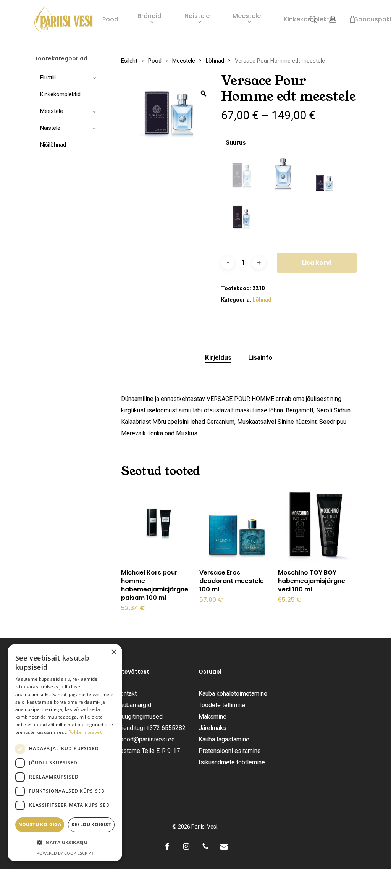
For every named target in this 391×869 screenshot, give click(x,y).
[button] (65, 842)
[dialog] (65, 752)
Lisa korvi (316, 262)
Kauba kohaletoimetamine (233, 693)
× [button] (113, 652)
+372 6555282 (166, 728)
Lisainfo (260, 357)
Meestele (183, 60)
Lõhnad (215, 60)
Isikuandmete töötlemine (232, 762)
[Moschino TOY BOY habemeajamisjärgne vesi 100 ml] (316, 524)
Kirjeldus (218, 357)
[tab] (218, 358)
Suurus (236, 143)
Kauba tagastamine (224, 739)
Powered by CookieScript (65, 853)
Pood (155, 60)
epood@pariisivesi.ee (145, 739)
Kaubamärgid (133, 705)
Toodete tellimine (222, 705)
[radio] (242, 176)
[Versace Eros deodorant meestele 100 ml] (237, 524)
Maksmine (212, 716)
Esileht (129, 60)
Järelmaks (212, 728)
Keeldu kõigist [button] (91, 824)
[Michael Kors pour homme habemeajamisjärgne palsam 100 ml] (159, 524)
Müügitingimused (139, 716)
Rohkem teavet (85, 732)
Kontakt (126, 693)
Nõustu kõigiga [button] (39, 824)
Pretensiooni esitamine (230, 750)
